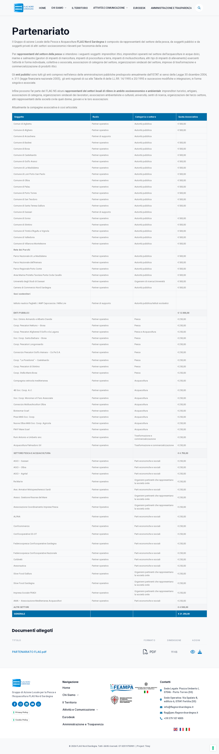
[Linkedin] (26, 704)
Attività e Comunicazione (109, 7)
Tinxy (147, 746)
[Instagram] (20, 704)
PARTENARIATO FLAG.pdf (29, 652)
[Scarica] (200, 652)
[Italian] (189, 729)
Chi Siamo (57, 7)
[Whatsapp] (38, 704)
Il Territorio (80, 8)
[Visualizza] (192, 652)
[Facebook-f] (14, 704)
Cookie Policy (21, 720)
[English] (176, 729)
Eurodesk (139, 8)
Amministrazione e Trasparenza (171, 8)
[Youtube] (32, 704)
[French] (183, 729)
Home (42, 8)
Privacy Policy (21, 712)
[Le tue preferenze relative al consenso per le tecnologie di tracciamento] (213, 748)
